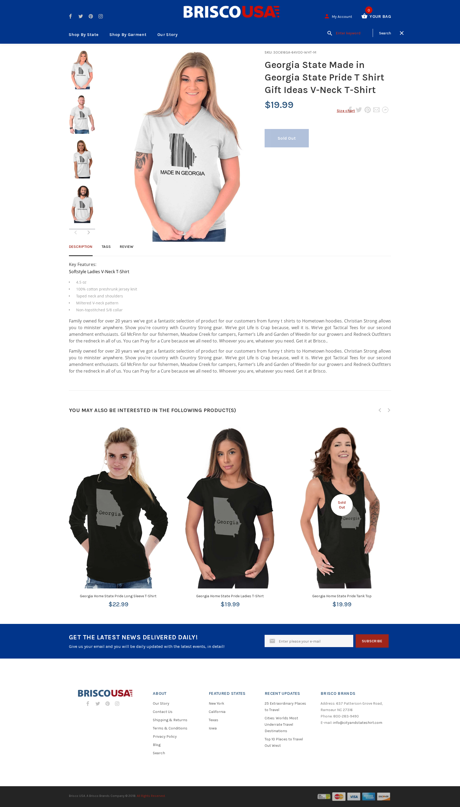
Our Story (167, 34)
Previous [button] (380, 410)
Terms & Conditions (170, 728)
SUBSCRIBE (372, 641)
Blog (157, 745)
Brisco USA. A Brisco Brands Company (97, 796)
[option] (82, 72)
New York (216, 703)
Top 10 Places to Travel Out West (284, 742)
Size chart (346, 110)
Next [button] (88, 232)
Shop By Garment (127, 34)
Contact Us (162, 711)
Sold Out (287, 138)
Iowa (213, 728)
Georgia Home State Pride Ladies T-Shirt (230, 596)
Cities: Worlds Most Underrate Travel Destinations (281, 724)
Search (159, 753)
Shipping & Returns (170, 720)
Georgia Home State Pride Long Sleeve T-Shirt (118, 596)
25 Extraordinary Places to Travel (285, 706)
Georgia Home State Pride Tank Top (342, 596)
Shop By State (83, 34)
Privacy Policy (165, 736)
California (217, 711)
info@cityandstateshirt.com (357, 722)
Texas (213, 720)
